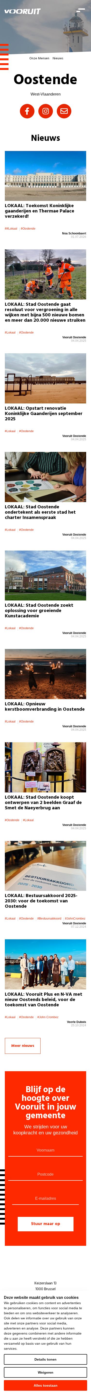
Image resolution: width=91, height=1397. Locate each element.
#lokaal (10, 332)
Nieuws (58, 58)
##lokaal (11, 228)
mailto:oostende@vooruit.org (64, 111)
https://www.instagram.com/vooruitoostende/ (45, 111)
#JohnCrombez (75, 918)
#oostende (28, 228)
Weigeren (45, 1372)
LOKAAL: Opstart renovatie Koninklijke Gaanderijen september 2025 (44, 414)
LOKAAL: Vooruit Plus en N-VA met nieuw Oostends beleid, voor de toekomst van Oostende (43, 1000)
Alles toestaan (46, 1385)
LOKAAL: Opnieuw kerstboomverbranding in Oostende (45, 706)
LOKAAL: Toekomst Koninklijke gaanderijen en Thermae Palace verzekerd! (39, 211)
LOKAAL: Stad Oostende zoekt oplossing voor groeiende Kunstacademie (39, 611)
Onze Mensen (39, 58)
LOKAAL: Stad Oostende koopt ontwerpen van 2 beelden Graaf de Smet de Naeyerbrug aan (43, 803)
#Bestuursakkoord (49, 918)
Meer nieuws (22, 1046)
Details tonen (45, 1359)
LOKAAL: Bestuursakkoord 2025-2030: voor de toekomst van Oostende (41, 901)
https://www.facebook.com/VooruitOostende (27, 111)
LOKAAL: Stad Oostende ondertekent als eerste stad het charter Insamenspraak (40, 512)
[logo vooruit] (22, 11)
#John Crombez (47, 1017)
